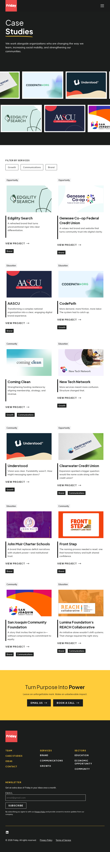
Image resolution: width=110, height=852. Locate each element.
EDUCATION (82, 755)
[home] (11, 6)
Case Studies (13, 756)
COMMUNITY (82, 769)
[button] (102, 5)
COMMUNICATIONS (51, 760)
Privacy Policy (46, 840)
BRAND (44, 755)
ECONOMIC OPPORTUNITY (83, 762)
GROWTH (45, 766)
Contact (11, 766)
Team (8, 750)
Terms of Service (63, 840)
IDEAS (9, 761)
